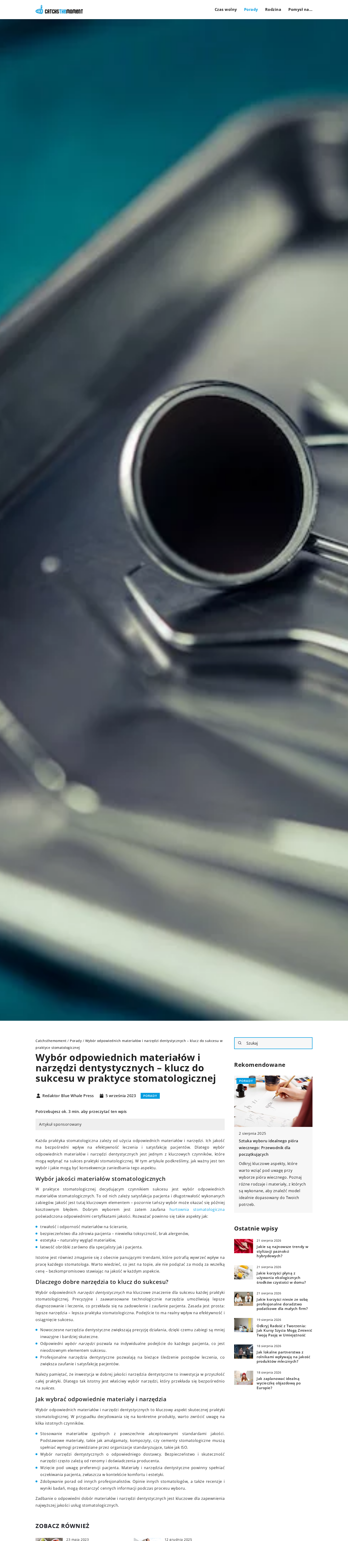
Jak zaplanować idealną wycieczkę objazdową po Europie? (279, 1383)
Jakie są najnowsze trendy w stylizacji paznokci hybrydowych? (282, 1251)
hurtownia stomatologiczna (197, 1209)
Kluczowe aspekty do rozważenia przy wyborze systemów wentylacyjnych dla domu (270, 1147)
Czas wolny (226, 9)
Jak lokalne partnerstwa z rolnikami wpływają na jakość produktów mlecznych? (283, 1357)
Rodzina (273, 9)
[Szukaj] (239, 1043)
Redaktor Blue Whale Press (68, 1096)
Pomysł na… (300, 9)
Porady (251, 9)
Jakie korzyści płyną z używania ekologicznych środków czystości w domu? (281, 1277)
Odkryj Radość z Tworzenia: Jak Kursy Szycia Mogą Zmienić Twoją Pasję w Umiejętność (284, 1330)
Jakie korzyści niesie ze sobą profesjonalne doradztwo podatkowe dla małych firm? (282, 1304)
